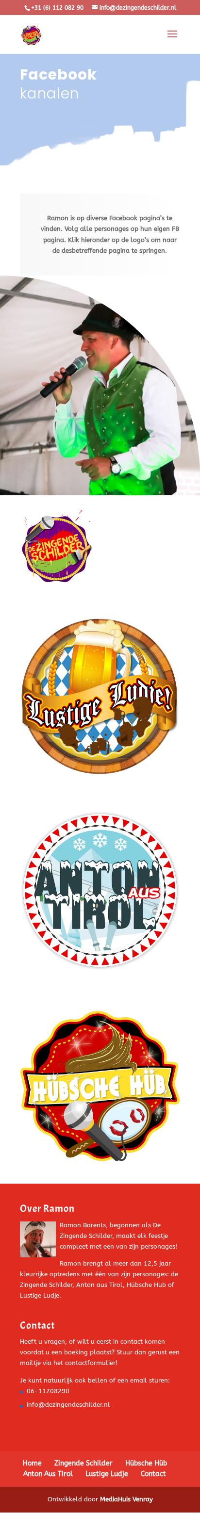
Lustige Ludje (106, 1474)
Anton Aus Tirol (48, 1474)
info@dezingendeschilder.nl (68, 1404)
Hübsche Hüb (146, 1463)
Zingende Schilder (83, 1463)
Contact (153, 1474)
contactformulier (90, 1363)
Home (32, 1463)
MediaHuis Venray (126, 1499)
